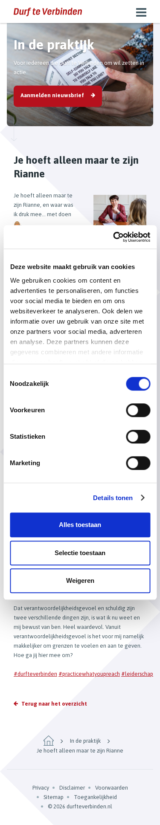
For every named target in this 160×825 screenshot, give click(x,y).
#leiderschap (137, 674)
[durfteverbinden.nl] (48, 11)
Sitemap (54, 797)
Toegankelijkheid (95, 797)
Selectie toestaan (80, 552)
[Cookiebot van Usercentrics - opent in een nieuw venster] (114, 237)
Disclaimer (72, 787)
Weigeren (80, 580)
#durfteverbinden (35, 674)
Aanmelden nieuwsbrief (52, 95)
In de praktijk (85, 741)
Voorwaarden (111, 787)
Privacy (40, 787)
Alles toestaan (80, 524)
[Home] (49, 740)
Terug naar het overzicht (54, 704)
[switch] (138, 410)
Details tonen (113, 497)
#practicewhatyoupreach (89, 674)
